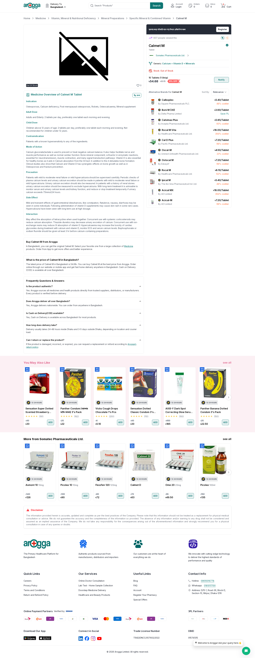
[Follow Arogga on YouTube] (99, 638)
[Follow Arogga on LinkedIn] (81, 638)
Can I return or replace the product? (45, 340)
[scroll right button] (228, 397)
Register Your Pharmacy (145, 595)
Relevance (218, 92)
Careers (27, 581)
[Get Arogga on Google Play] (30, 638)
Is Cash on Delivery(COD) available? (45, 313)
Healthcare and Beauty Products (94, 595)
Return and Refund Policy (36, 595)
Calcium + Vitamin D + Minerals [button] (178, 63)
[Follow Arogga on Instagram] (93, 638)
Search (157, 5)
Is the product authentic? (39, 286)
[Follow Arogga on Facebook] (87, 638)
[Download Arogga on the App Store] (45, 638)
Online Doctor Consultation (91, 581)
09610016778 (207, 581)
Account (137, 590)
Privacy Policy (30, 585)
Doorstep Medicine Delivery (92, 590)
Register (222, 29)
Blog (135, 581)
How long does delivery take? (41, 325)
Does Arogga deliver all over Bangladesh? (48, 301)
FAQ (135, 585)
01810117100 (210, 585)
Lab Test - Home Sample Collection (96, 585)
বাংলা (138, 95)
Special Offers (140, 599)
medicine (128, 246)
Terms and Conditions (34, 590)
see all (227, 362)
